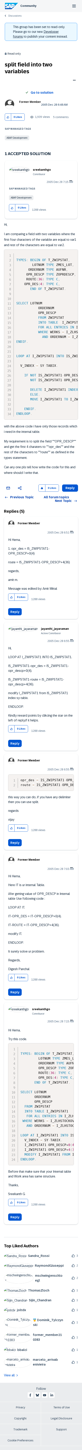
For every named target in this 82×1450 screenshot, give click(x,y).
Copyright (20, 1418)
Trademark (20, 1429)
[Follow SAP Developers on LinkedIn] (51, 1395)
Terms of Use (61, 1407)
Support (61, 1429)
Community (28, 5)
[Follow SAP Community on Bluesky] (37, 1395)
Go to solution (42, 92)
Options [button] (73, 80)
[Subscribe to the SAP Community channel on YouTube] (44, 1395)
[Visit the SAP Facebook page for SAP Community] (30, 1395)
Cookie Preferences (20, 1440)
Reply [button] (70, 488)
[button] (8, 117)
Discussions (14, 15)
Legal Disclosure (61, 1418)
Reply (15, 612)
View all (9, 1375)
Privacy (20, 1407)
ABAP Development (17, 137)
